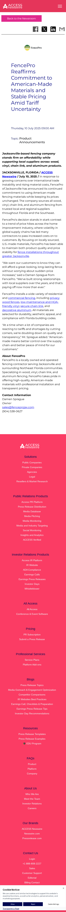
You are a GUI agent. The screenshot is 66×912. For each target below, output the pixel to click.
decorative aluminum (16, 310)
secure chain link (31, 306)
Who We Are (32, 794)
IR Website (32, 565)
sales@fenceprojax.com (18, 407)
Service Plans (32, 659)
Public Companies (32, 462)
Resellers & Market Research (32, 481)
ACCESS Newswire (32, 828)
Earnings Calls (32, 574)
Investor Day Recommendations (32, 713)
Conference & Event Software (32, 614)
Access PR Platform (32, 502)
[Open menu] (60, 6)
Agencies (32, 472)
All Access (32, 609)
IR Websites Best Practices (32, 699)
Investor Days (32, 584)
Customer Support (32, 873)
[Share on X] (44, 29)
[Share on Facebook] (35, 29)
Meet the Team (32, 798)
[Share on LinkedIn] (53, 29)
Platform (32, 768)
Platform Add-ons (32, 664)
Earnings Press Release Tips (32, 708)
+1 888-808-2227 (32, 863)
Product (32, 764)
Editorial (32, 877)
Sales (32, 868)
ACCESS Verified (32, 539)
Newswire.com (32, 833)
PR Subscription (32, 634)
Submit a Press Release (32, 639)
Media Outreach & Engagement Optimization (32, 690)
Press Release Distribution (32, 506)
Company (32, 773)
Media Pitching (32, 516)
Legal (32, 476)
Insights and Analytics (31, 535)
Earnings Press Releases (32, 579)
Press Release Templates (32, 734)
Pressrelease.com (32, 838)
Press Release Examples (32, 738)
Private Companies (32, 467)
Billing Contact (32, 882)
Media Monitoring (32, 521)
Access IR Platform (32, 560)
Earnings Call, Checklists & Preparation (32, 704)
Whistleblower (32, 588)
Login (32, 859)
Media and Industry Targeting (32, 525)
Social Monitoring (32, 530)
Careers (32, 808)
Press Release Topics (31, 685)
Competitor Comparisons (32, 694)
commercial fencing (21, 298)
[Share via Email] (62, 29)
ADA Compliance (32, 569)
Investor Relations (32, 803)
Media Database (32, 511)
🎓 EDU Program (32, 743)
